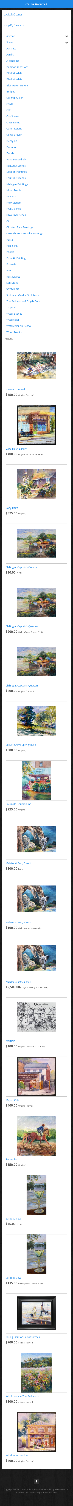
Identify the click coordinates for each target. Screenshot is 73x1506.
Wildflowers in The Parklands (22, 1396)
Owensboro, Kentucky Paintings (24, 233)
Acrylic (10, 54)
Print (9, 270)
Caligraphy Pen (14, 97)
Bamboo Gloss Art (17, 67)
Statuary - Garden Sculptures (22, 295)
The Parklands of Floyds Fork (23, 301)
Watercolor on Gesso (18, 326)
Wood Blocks (14, 332)
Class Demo (13, 122)
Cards (9, 104)
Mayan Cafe (12, 1100)
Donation (11, 147)
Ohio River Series (16, 215)
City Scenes (12, 116)
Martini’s (10, 1041)
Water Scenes (14, 313)
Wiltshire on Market (17, 1455)
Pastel (9, 239)
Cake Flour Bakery (16, 448)
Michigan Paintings (17, 184)
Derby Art (11, 141)
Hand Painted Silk (16, 159)
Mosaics (11, 196)
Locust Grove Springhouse (21, 744)
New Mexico (13, 202)
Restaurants (13, 276)
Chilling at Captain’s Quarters (22, 567)
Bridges (10, 91)
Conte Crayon (14, 134)
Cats (9, 110)
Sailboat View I (14, 1218)
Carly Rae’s (12, 508)
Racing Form (13, 1159)
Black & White (14, 73)
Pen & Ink (12, 245)
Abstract (11, 48)
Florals (10, 153)
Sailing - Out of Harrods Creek (23, 1337)
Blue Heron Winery (17, 85)
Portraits (11, 264)
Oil (7, 221)
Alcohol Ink (12, 60)
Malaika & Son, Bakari (18, 863)
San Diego (12, 282)
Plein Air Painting (16, 258)
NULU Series (13, 208)
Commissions (14, 128)
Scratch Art (12, 289)
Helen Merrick (36, 4)
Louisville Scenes (16, 178)
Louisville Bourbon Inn (18, 804)
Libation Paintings (16, 171)
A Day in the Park (16, 389)
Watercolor (12, 319)
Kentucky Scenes (16, 165)
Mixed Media (13, 190)
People (10, 252)
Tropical (11, 307)
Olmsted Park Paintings (19, 227)
